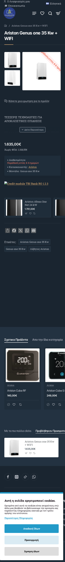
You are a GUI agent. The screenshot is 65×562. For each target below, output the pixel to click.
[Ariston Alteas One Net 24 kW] (14, 207)
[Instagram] (16, 476)
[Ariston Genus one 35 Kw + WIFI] (14, 447)
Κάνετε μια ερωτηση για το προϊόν (28, 101)
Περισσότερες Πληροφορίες (19, 518)
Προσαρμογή (32, 540)
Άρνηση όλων (31, 551)
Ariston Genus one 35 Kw (34, 242)
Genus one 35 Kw (15, 249)
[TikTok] (25, 476)
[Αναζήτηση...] (50, 13)
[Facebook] (8, 476)
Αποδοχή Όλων (31, 528)
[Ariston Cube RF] (23, 365)
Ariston (33, 167)
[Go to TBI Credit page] (26, 184)
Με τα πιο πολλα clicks (17, 431)
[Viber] (34, 476)
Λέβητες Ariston (39, 249)
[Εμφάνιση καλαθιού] (58, 13)
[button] (12, 53)
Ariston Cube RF (16, 390)
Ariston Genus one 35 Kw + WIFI (39, 443)
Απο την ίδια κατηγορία (47, 339)
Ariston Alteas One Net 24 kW (36, 203)
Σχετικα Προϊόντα (16, 339)
